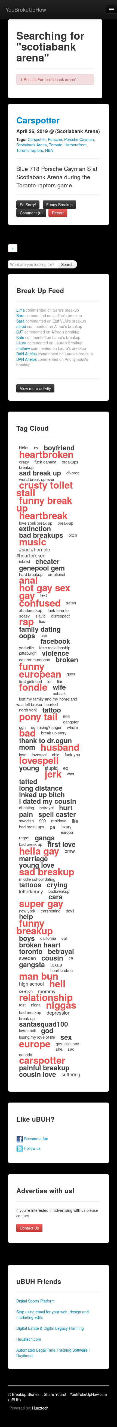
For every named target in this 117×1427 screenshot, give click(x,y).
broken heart (39, 945)
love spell (27, 1030)
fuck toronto (58, 610)
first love (62, 844)
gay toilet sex (67, 1043)
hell (57, 983)
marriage (33, 858)
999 (42, 820)
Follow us (32, 1148)
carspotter (42, 1060)
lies (42, 621)
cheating (26, 807)
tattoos (30, 885)
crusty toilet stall (44, 488)
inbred (24, 561)
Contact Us (29, 1228)
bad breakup (30, 1012)
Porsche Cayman (79, 139)
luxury (66, 826)
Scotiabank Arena (31, 144)
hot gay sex (44, 587)
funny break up (44, 504)
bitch (73, 535)
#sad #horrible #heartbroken (33, 552)
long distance (41, 788)
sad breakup (46, 871)
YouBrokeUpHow (25, 9)
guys (71, 673)
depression (58, 1012)
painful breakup (44, 1068)
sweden (27, 957)
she (59, 1049)
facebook (55, 641)
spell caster (57, 814)
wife (59, 687)
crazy (24, 462)
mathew (51, 348)
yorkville (26, 647)
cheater (47, 561)
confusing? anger (46, 727)
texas (56, 964)
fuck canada (45, 462)
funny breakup (34, 926)
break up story (54, 732)
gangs (45, 838)
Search (67, 264)
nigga (36, 1005)
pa (52, 826)
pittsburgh (27, 653)
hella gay (39, 851)
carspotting (50, 911)
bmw (69, 850)
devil (70, 911)
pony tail (38, 716)
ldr (49, 681)
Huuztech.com (28, 1339)
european (40, 674)
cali (64, 938)
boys (27, 938)
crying (57, 885)
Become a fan (35, 1138)
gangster (71, 722)
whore (72, 727)
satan (71, 602)
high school (31, 983)
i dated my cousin (47, 801)
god (47, 1030)
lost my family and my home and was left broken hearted (46, 701)
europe (34, 1043)
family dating (40, 629)
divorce (72, 472)
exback (59, 693)
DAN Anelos (54, 353)
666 (66, 716)
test (22, 1005)
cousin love (37, 1074)
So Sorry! (28, 204)
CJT (47, 332)
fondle (33, 687)
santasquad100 (43, 1024)
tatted (28, 781)
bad (27, 733)
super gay (41, 903)
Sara (49, 315)
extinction (35, 528)
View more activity (35, 388)
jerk (53, 774)
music (32, 541)
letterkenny (31, 891)
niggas (61, 1005)
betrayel (46, 807)
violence (55, 653)
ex (65, 767)
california (48, 938)
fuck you (72, 754)
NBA (49, 150)
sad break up (40, 473)
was (70, 773)
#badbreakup (30, 610)
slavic (40, 616)
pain (26, 814)
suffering (70, 1074)
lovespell (39, 760)
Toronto (55, 144)
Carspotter (38, 120)
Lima (47, 310)
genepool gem (42, 568)
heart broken (61, 970)
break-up (65, 523)
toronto (30, 951)
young (29, 768)
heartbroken (46, 454)
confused (40, 603)
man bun (38, 976)
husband (60, 747)
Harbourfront (75, 144)
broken (67, 659)
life (75, 820)
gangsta (32, 964)
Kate (48, 337)
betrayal (61, 951)
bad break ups (31, 826)
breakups (70, 462)
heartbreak (43, 515)
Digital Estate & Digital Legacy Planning (50, 1328)
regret (24, 837)
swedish (26, 820)
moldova (58, 820)
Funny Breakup (59, 204)
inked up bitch (42, 794)
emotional (56, 574)
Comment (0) (31, 212)
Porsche (55, 139)
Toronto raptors (29, 150)
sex (66, 1037)
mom (27, 747)
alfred (49, 326)
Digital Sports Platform (35, 1301)
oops (27, 635)
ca (71, 958)
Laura (49, 342)
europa (67, 832)
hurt (65, 808)
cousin (52, 958)
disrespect (60, 616)
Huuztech (40, 1408)
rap (26, 621)
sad (71, 1049)
